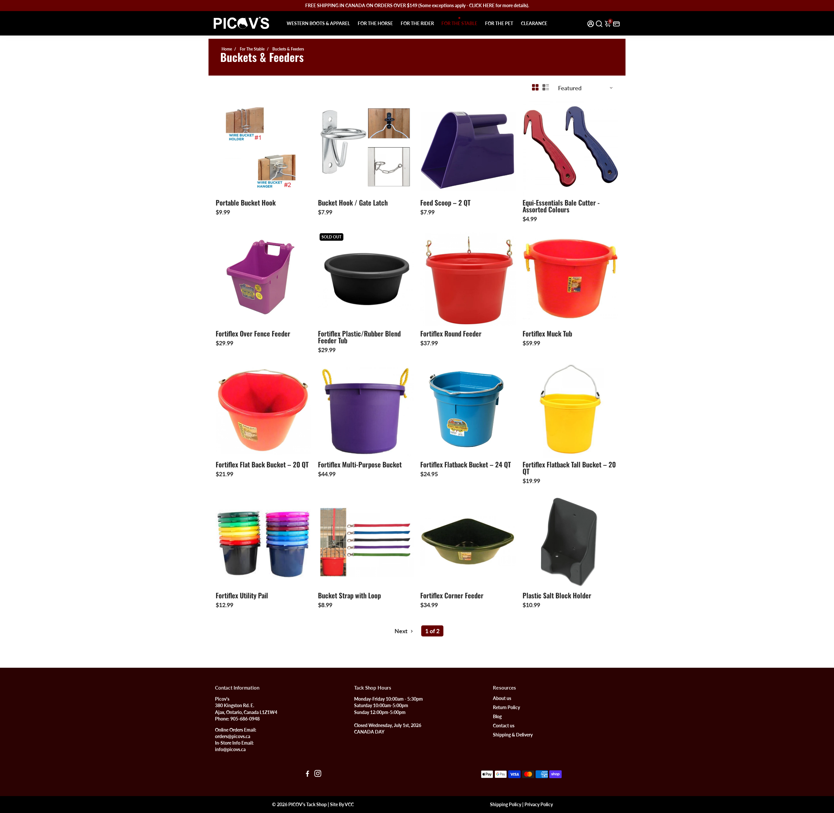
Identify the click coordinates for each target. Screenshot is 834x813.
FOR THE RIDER (417, 23)
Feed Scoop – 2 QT (445, 202)
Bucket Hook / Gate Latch (353, 202)
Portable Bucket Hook (246, 202)
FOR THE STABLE (459, 23)
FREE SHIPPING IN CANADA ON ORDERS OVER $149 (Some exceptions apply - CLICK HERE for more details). (417, 5)
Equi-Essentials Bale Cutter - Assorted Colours (561, 206)
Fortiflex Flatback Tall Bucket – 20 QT (569, 468)
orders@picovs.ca (232, 736)
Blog (497, 716)
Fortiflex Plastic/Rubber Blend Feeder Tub (359, 337)
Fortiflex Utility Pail (242, 595)
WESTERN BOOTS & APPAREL (318, 23)
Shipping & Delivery (513, 734)
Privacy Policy (539, 804)
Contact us (503, 725)
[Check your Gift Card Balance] (616, 23)
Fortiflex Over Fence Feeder (253, 333)
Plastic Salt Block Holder (557, 595)
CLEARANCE (534, 23)
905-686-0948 (245, 718)
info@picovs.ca (230, 749)
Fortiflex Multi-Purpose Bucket (360, 464)
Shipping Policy (505, 804)
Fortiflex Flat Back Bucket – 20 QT (262, 464)
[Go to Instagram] (318, 774)
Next (402, 631)
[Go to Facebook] (307, 774)
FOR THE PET (499, 23)
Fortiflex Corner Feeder (451, 595)
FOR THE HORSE (375, 23)
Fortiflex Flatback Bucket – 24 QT (465, 464)
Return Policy (506, 707)
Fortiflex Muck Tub (547, 333)
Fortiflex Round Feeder (451, 333)
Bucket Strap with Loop (349, 595)
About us (502, 698)
